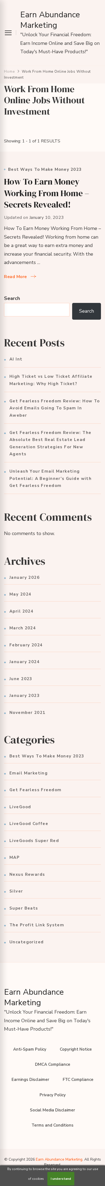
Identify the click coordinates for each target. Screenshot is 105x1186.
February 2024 (26, 645)
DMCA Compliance (52, 1064)
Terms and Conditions (53, 1125)
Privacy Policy (53, 1095)
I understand (61, 1179)
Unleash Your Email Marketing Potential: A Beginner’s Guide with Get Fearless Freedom (50, 478)
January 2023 (24, 695)
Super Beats (23, 908)
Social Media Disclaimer (52, 1110)
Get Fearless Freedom (35, 790)
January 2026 (24, 577)
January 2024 (24, 661)
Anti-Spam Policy (29, 1049)
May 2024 (20, 594)
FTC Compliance (78, 1079)
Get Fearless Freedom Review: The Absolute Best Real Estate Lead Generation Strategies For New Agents (50, 443)
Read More (15, 277)
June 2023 (20, 678)
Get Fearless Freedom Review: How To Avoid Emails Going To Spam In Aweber (54, 408)
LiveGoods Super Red (34, 840)
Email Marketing (28, 773)
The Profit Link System (36, 925)
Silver (16, 891)
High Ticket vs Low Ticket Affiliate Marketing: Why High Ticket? (51, 380)
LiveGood (20, 807)
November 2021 (27, 712)
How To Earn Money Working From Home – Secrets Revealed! (46, 193)
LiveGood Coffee (28, 823)
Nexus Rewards (27, 874)
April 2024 (21, 611)
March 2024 (22, 628)
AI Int (16, 359)
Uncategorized (26, 942)
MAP (14, 857)
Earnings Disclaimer (30, 1079)
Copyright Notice (76, 1049)
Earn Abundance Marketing (50, 20)
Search (12, 298)
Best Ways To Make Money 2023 (45, 170)
